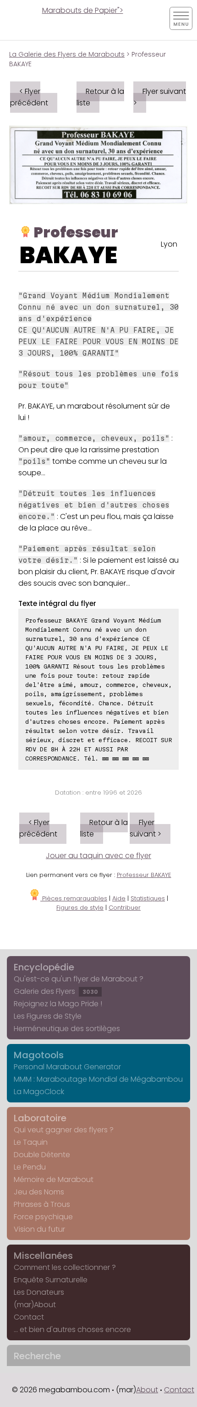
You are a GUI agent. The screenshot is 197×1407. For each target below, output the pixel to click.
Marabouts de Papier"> (82, 10)
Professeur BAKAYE (144, 875)
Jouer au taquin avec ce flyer (98, 855)
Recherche (37, 1355)
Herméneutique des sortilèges (67, 1028)
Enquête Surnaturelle (51, 1279)
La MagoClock (39, 1091)
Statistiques (148, 898)
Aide (119, 898)
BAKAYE (68, 255)
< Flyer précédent (29, 97)
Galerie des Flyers (56, 991)
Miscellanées (43, 1255)
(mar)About (35, 1304)
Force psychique (43, 1216)
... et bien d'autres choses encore (72, 1329)
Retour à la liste (100, 97)
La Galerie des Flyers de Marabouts (67, 54)
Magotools (39, 1055)
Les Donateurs (39, 1292)
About (147, 1389)
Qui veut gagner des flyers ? (64, 1129)
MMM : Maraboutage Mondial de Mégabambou (98, 1079)
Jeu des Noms (39, 1192)
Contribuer (125, 907)
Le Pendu (30, 1167)
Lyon (169, 244)
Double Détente (42, 1154)
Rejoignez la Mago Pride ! (58, 1003)
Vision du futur (39, 1229)
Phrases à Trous (42, 1204)
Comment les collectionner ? (65, 1267)
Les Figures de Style (48, 1016)
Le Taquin (31, 1142)
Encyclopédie (44, 967)
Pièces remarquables (73, 898)
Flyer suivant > (159, 97)
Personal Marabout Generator (67, 1066)
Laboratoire (40, 1118)
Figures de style (80, 907)
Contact (29, 1317)
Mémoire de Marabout (53, 1179)
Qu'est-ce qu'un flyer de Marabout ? (78, 979)
